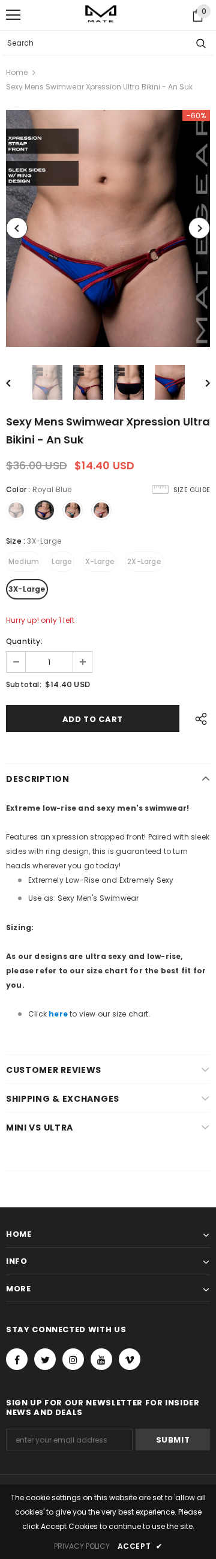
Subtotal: (23, 684)
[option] (108, 228)
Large (62, 561)
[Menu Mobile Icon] (13, 15)
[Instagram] (73, 1359)
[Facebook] (17, 1359)
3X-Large (27, 589)
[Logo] (101, 15)
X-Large (100, 561)
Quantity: (24, 641)
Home (17, 72)
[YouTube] (101, 1359)
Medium (23, 561)
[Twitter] (45, 1359)
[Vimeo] (129, 1359)
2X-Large (144, 561)
